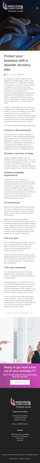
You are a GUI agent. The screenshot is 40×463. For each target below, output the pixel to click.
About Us (20, 440)
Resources (20, 438)
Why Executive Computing (20, 434)
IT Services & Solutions (20, 436)
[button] (37, 8)
